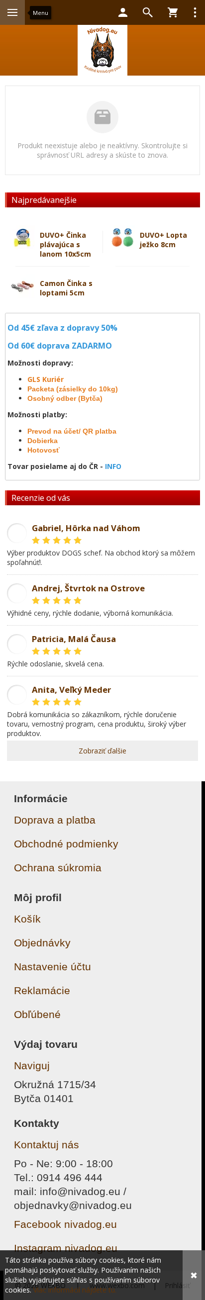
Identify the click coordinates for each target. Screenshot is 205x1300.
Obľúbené (37, 1014)
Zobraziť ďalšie (102, 750)
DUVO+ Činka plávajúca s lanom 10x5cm (65, 244)
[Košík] (172, 12)
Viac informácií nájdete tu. (74, 1290)
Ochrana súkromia (58, 867)
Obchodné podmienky (66, 843)
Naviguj (32, 1065)
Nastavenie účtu (52, 966)
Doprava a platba (55, 820)
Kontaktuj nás (46, 1144)
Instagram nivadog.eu (65, 1248)
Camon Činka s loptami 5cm (66, 288)
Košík (27, 919)
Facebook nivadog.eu (65, 1224)
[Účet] (122, 12)
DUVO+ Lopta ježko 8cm (163, 239)
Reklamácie (42, 990)
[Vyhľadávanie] (147, 12)
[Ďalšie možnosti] (195, 12)
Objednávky (42, 942)
